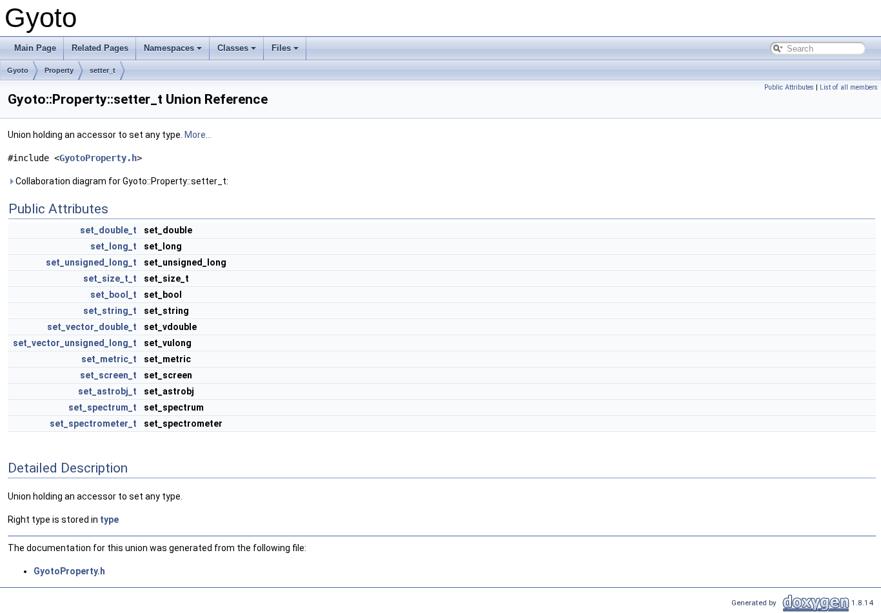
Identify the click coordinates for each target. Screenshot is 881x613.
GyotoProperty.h (98, 158)
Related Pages (100, 48)
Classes (232, 48)
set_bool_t (113, 294)
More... (198, 135)
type (109, 519)
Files (281, 48)
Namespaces (169, 48)
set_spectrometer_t (93, 423)
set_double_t (108, 230)
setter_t (102, 70)
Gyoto (17, 70)
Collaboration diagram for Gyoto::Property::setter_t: (121, 181)
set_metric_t (109, 359)
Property (59, 70)
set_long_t (113, 246)
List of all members (849, 87)
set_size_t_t (110, 278)
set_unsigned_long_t (91, 262)
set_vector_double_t (92, 327)
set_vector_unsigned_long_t (75, 343)
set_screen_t (108, 375)
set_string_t (110, 311)
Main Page (35, 48)
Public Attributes (789, 87)
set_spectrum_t (102, 407)
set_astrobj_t (107, 391)
